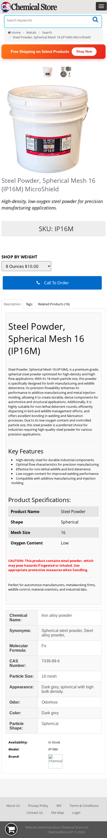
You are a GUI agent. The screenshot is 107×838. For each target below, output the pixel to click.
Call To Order (55, 283)
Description (12, 304)
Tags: (29, 304)
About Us (13, 805)
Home (16, 32)
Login (76, 812)
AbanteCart (98, 827)
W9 (58, 805)
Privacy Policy (38, 805)
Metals (31, 32)
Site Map (57, 812)
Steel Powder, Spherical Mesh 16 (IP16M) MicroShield (52, 37)
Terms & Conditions (84, 805)
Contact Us (35, 812)
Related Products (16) (54, 304)
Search (47, 32)
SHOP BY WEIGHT (19, 257)
